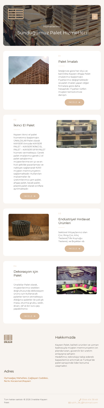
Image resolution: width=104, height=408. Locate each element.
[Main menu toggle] (95, 16)
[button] (74, 102)
